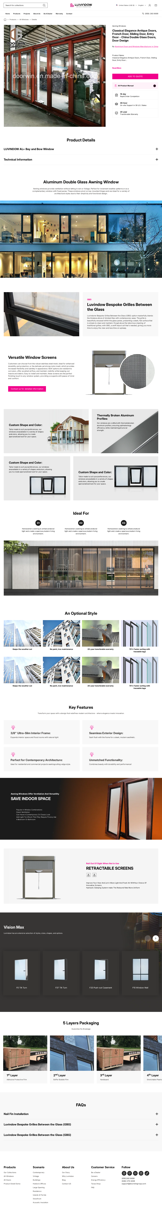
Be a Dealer (95, 1172)
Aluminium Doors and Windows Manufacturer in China (136, 46)
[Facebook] (124, 1173)
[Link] (81, 5)
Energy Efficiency (98, 1180)
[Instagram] (141, 1173)
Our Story (66, 1172)
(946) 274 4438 (128, 1181)
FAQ (92, 1187)
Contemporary (38, 1172)
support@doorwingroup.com (134, 1184)
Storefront (37, 1199)
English (141, 5)
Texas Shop (96, 1184)
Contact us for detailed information (27, 389)
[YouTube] (135, 1173)
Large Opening (39, 1187)
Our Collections (10, 1172)
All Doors (7, 1180)
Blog (64, 1180)
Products (13, 19)
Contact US (66, 1184)
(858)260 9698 (128, 1178)
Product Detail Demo (12, 1184)
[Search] (44, 5)
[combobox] (25, 5)
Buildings (37, 1180)
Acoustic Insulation (40, 1202)
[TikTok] (146, 1173)
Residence (37, 1191)
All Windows (24, 19)
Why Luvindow (68, 1176)
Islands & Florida (40, 1195)
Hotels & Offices (39, 1184)
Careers (94, 1176)
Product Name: (118, 55)
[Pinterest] (129, 1173)
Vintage (36, 1176)
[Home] (5, 19)
